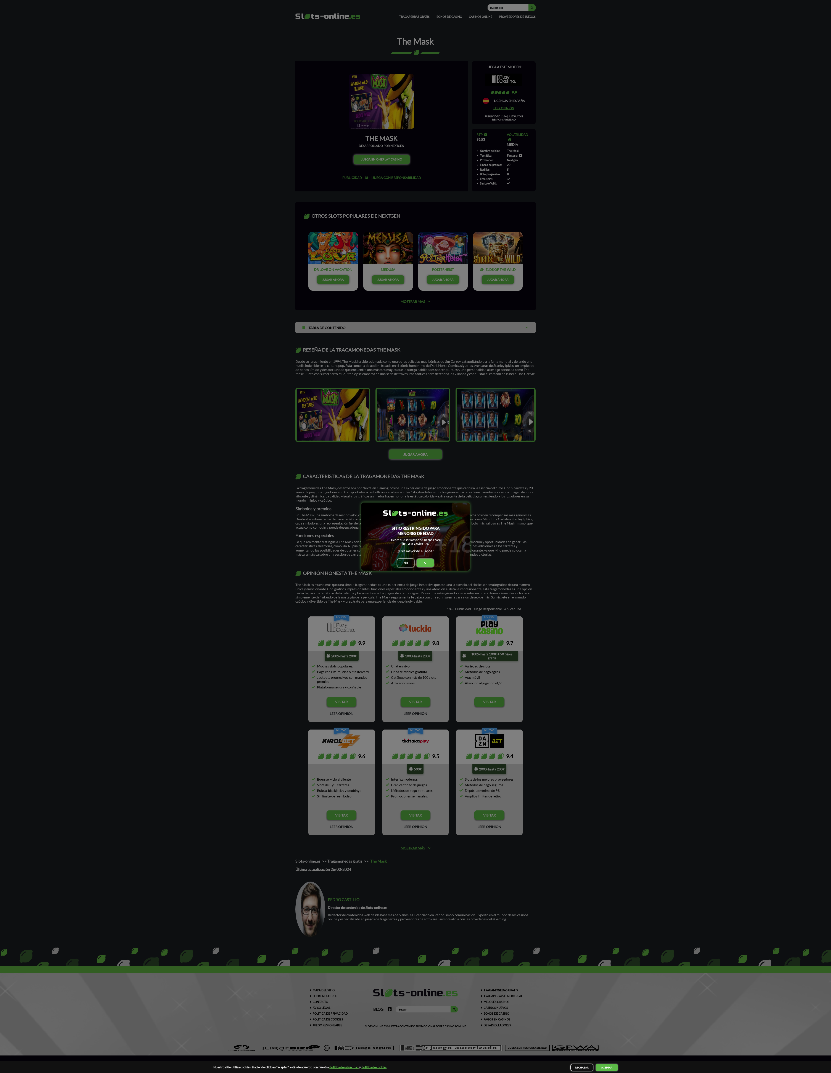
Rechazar (582, 1067)
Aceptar (606, 1067)
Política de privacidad (344, 1067)
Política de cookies (374, 1067)
